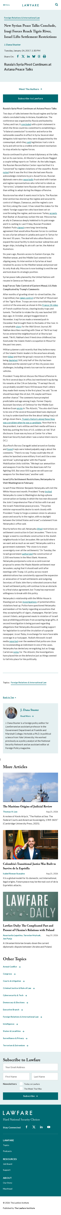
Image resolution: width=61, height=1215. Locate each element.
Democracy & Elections (14, 1002)
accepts (53, 213)
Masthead (7, 1188)
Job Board (7, 1164)
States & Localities (13, 1031)
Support (7, 1170)
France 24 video (50, 305)
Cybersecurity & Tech (14, 995)
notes (16, 652)
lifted (39, 528)
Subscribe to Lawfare (30, 98)
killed (10, 356)
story (18, 326)
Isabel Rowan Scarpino (14, 873)
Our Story (7, 1182)
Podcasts (7, 1151)
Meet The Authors (29, 89)
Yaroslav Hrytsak (32, 935)
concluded (26, 124)
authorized (27, 553)
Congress (8, 974)
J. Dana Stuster (12, 44)
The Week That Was (33, 1089)
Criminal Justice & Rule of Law (18, 988)
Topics (6, 1145)
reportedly (28, 179)
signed (20, 227)
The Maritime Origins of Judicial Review (27, 806)
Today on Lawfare (32, 1084)
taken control (26, 298)
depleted (13, 360)
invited (48, 491)
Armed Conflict (11, 966)
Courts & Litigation (13, 981)
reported (13, 641)
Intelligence (9, 1024)
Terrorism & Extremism (15, 1045)
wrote (20, 408)
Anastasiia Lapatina (13, 935)
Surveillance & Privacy (14, 1038)
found (10, 449)
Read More (25, 716)
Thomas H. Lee (10, 811)
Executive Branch (12, 1009)
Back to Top (8, 697)
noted (6, 172)
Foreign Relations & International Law (22, 18)
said (29, 142)
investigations (30, 601)
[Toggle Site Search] (56, 4)
